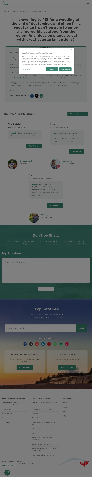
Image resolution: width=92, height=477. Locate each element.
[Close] (72, 50)
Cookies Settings (26, 69)
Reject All (52, 69)
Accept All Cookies (65, 69)
